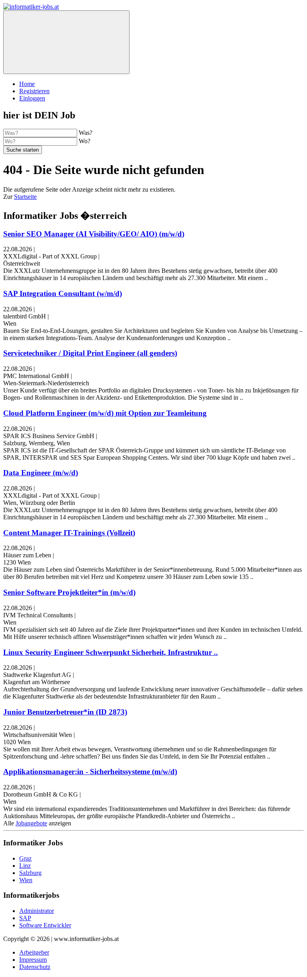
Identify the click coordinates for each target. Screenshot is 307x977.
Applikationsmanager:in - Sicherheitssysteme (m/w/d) (90, 771)
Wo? (84, 141)
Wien (25, 880)
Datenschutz (34, 966)
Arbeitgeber (34, 952)
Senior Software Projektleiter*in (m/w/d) (69, 592)
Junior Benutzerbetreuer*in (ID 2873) (65, 712)
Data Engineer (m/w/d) (40, 472)
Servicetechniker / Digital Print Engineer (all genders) (90, 353)
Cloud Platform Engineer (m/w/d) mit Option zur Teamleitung (105, 413)
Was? (85, 132)
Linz (25, 865)
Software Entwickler (45, 925)
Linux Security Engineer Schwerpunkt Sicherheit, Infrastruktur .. (110, 652)
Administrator (36, 910)
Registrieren (34, 91)
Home (27, 83)
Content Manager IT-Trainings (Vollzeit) (69, 533)
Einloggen (32, 98)
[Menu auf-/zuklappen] (66, 42)
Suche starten (22, 150)
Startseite (25, 196)
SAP (25, 918)
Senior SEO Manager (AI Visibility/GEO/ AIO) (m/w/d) (93, 234)
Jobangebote (31, 823)
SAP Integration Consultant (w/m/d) (62, 293)
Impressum (33, 959)
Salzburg (30, 872)
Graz (25, 858)
